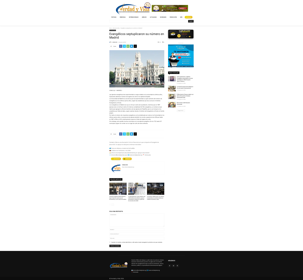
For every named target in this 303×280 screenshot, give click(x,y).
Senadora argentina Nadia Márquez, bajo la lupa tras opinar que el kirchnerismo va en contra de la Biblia (117, 198)
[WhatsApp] (128, 46)
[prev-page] (110, 205)
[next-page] (113, 205)
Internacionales (116, 28)
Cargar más (180, 110)
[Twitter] (124, 46)
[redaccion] (110, 42)
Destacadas (131, 194)
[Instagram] (173, 265)
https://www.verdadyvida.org (128, 167)
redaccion (115, 42)
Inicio (110, 28)
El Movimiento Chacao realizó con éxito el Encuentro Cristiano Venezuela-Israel (185, 96)
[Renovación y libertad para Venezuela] (172, 104)
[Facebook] (120, 46)
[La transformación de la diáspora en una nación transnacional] (172, 88)
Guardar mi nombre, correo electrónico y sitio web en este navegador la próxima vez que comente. (136, 242)
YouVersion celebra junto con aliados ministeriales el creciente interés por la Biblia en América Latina (155, 198)
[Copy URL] (135, 46)
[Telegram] (131, 46)
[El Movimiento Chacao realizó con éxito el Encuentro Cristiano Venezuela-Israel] (172, 96)
